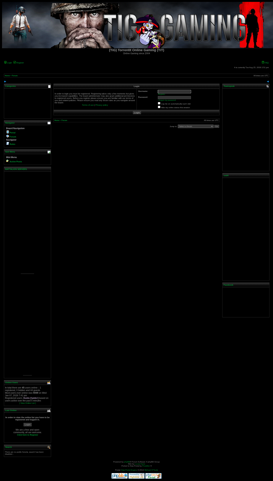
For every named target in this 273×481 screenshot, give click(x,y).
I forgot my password (167, 100)
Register (20, 63)
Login (9, 63)
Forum (15, 76)
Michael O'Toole (151, 470)
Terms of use (88, 105)
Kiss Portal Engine (129, 470)
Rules (12, 144)
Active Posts (16, 161)
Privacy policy (101, 105)
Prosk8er (146, 466)
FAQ (266, 63)
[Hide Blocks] (5, 82)
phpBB (127, 462)
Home (7, 76)
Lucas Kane (140, 464)
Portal (12, 133)
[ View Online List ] (27, 403)
